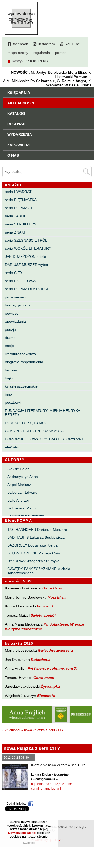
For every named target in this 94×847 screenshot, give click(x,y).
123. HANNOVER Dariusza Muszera (37, 529)
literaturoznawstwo (20, 354)
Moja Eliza (57, 597)
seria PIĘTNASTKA (21, 200)
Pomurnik (45, 606)
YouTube (72, 44)
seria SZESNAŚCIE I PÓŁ (26, 240)
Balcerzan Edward (22, 492)
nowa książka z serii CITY (44, 730)
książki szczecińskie (21, 386)
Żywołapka (50, 686)
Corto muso (43, 677)
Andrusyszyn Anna (22, 477)
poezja (10, 329)
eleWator (12, 447)
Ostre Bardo (53, 588)
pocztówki (13, 402)
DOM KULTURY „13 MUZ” (26, 423)
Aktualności (11, 730)
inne (8, 394)
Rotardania (40, 659)
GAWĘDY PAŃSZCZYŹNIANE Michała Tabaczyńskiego (38, 571)
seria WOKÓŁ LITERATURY (28, 248)
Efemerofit (46, 695)
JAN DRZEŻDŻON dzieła (25, 256)
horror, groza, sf (18, 305)
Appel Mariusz (19, 484)
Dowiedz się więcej (22, 833)
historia (11, 370)
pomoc (60, 52)
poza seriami (15, 297)
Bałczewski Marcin (22, 508)
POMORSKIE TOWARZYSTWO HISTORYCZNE (44, 439)
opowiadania (15, 321)
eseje (9, 346)
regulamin (41, 52)
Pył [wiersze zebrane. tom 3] (52, 668)
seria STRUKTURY (20, 224)
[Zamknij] (29, 842)
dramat (11, 338)
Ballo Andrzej (18, 500)
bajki (9, 378)
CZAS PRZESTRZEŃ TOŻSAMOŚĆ (34, 431)
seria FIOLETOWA (20, 281)
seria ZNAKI (15, 232)
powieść (11, 313)
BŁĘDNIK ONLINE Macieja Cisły (33, 553)
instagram (46, 44)
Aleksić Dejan (18, 469)
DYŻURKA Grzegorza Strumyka (33, 561)
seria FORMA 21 (18, 208)
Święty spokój (43, 615)
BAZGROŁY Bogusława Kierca (32, 545)
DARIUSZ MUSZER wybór (26, 265)
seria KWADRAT (18, 192)
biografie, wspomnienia (24, 362)
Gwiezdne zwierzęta (55, 650)
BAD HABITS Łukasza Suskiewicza (36, 537)
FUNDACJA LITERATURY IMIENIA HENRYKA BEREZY (42, 412)
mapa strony (18, 52)
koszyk (18, 61)
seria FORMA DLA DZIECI (26, 289)
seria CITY (13, 273)
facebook (20, 44)
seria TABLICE (17, 216)
